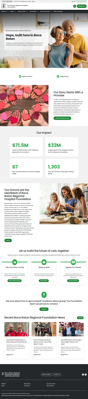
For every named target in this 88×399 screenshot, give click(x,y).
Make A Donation (46, 374)
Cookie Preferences (37, 395)
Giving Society (64, 76)
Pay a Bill (73, 1)
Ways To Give (21, 11)
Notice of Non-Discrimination (59, 395)
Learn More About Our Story (62, 118)
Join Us (8, 240)
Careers (29, 1)
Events (12, 11)
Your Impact (32, 11)
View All (80, 317)
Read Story (9, 354)
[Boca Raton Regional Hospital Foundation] (3, 6)
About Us (3, 11)
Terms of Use (29, 395)
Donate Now (82, 6)
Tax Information (50, 385)
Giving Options (43, 280)
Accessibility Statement (47, 395)
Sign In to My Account (81, 1)
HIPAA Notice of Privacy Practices (8, 395)
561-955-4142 (24, 1)
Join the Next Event (73, 280)
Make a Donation (58, 11)
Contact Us (44, 309)
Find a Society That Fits (14, 280)
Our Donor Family (45, 11)
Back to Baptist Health (7, 1)
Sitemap (67, 395)
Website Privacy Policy (21, 395)
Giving (33, 1)
